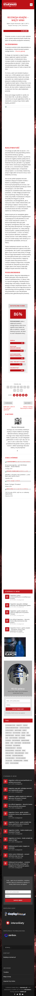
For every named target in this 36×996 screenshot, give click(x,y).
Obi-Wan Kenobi (26, 743)
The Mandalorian (17, 760)
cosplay (25, 725)
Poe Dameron (16, 745)
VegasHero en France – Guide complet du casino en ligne (20, 839)
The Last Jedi (9, 760)
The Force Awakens (20, 758)
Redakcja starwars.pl (9, 957)
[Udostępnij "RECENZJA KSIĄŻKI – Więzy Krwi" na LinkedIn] (24, 387)
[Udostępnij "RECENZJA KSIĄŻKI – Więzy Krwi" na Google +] (14, 387)
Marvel (7, 743)
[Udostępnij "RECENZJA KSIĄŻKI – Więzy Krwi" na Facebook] (8, 387)
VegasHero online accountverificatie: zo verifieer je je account (20, 597)
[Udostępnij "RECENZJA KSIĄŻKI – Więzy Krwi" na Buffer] (28, 387)
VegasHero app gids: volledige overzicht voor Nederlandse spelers (20, 604)
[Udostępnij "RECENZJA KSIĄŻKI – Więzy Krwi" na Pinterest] (21, 387)
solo (26, 753)
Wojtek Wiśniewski (15, 23)
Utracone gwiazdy (20, 51)
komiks (23, 735)
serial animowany (19, 753)
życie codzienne (14, 763)
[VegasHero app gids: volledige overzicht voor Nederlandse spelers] (7, 605)
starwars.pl (23, 987)
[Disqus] (18, 524)
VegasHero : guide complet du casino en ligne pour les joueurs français (19, 612)
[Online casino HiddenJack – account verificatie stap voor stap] (5, 855)
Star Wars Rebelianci (17, 755)
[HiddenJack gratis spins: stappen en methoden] (5, 847)
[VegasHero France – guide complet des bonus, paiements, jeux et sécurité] (5, 823)
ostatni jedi (9, 745)
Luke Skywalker (16, 740)
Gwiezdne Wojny (10, 735)
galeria (23, 732)
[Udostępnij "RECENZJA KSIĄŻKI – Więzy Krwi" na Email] (18, 390)
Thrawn (26, 760)
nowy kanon (18, 743)
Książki (10, 25)
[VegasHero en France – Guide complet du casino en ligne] (5, 839)
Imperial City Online (9, 981)
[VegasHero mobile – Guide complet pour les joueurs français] (5, 831)
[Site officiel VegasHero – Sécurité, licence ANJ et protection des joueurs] (7, 621)
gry (28, 732)
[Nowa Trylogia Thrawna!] (18, 481)
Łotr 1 (7, 763)
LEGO (7, 737)
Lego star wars (13, 737)
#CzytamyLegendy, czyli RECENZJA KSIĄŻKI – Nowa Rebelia (16, 465)
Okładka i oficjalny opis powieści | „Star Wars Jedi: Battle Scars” (17, 475)
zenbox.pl (23, 991)
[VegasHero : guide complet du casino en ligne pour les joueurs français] (7, 612)
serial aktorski (9, 753)
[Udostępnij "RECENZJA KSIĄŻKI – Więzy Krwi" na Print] (21, 390)
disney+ (24, 730)
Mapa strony (7, 976)
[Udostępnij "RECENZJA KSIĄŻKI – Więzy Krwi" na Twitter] (11, 387)
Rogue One (18, 750)
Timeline (6, 972)
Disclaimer (27, 989)
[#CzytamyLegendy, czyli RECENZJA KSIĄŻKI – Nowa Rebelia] (18, 462)
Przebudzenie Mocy (10, 748)
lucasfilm (8, 740)
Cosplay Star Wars (24, 727)
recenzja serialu (10, 750)
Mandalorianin (25, 740)
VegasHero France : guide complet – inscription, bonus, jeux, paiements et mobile (20, 629)
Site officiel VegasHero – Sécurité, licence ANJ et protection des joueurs (20, 621)
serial (23, 750)
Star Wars (8, 755)
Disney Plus (8, 732)
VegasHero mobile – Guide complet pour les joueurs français (20, 831)
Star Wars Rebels (10, 758)
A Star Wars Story (10, 725)
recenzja (19, 748)
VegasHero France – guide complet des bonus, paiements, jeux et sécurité (19, 823)
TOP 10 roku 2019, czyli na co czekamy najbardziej (17, 493)
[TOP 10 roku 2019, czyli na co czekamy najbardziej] (18, 489)
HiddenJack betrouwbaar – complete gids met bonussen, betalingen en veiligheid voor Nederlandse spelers (19, 864)
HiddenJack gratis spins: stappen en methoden (18, 847)
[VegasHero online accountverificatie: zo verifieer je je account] (7, 597)
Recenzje (15, 25)
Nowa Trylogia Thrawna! (13, 484)
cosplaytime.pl (9, 730)
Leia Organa (22, 737)
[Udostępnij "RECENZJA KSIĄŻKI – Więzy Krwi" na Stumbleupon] (14, 390)
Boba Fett (19, 725)
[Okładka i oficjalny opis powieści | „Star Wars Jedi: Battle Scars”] (18, 471)
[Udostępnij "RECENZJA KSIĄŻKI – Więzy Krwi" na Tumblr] (18, 387)
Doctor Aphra (16, 732)
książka (28, 735)
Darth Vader (18, 730)
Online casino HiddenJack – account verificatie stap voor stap (18, 855)
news (12, 743)
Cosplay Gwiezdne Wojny (12, 727)
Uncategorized (20, 600)
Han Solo (17, 735)
